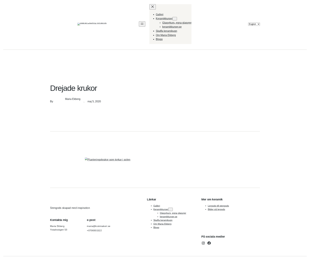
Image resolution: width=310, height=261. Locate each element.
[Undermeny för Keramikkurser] (174, 18)
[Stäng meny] (152, 7)
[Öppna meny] (142, 24)
